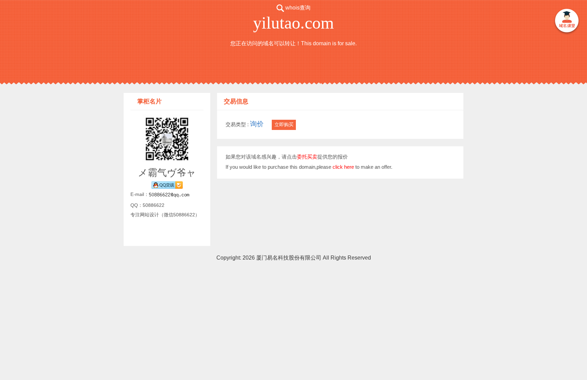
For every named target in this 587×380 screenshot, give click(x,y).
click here (343, 167)
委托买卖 (307, 157)
